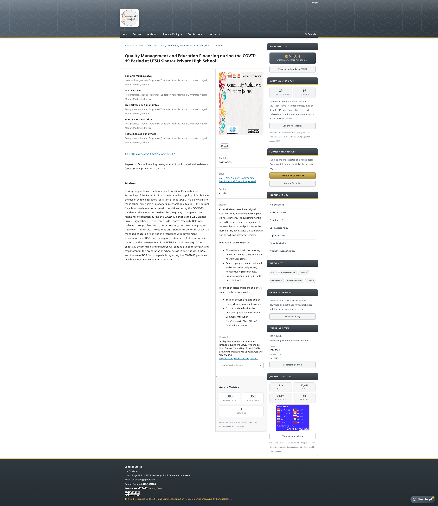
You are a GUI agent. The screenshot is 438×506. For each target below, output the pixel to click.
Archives (152, 34)
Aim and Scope (277, 204)
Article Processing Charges (282, 250)
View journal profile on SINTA (292, 69)
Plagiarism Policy (278, 243)
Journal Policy (171, 34)
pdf (226, 146)
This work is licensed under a (139, 498)
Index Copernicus (294, 280)
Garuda (310, 280)
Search (311, 34)
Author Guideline (292, 183)
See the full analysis (292, 125)
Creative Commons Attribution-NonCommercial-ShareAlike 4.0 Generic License (193, 498)
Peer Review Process (279, 220)
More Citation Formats (232, 365)
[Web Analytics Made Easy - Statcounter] (143, 488)
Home (123, 34)
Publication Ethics (278, 212)
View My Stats (155, 488)
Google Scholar (288, 272)
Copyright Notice (278, 235)
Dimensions (276, 280)
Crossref (303, 272)
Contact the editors (292, 364)
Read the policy (292, 316)
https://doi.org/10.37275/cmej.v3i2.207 (153, 154)
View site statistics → (292, 436)
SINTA (274, 272)
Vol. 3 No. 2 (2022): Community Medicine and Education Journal (180, 45)
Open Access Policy (279, 227)
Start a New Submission (293, 175)
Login (315, 2)
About (214, 34)
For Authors (195, 34)
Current (137, 34)
